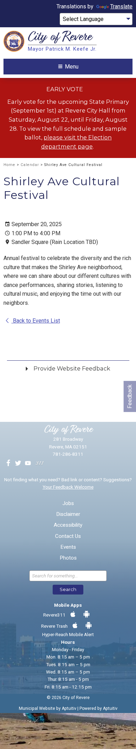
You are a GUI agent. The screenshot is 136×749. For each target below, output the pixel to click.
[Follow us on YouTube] (28, 463)
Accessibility (68, 525)
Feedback (129, 396)
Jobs (68, 503)
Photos (68, 558)
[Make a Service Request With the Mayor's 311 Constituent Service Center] (39, 463)
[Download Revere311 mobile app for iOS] (73, 614)
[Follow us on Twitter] (18, 463)
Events (68, 547)
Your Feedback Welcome (68, 487)
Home (9, 165)
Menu (71, 66)
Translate (121, 6)
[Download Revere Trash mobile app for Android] (88, 625)
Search (68, 589)
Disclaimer (68, 514)
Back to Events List (36, 320)
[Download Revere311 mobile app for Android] (86, 614)
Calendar (30, 165)
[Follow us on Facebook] (8, 463)
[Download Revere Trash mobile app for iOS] (75, 625)
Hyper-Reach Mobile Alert (68, 634)
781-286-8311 (68, 454)
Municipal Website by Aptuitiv (47, 708)
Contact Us (68, 536)
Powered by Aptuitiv (99, 708)
